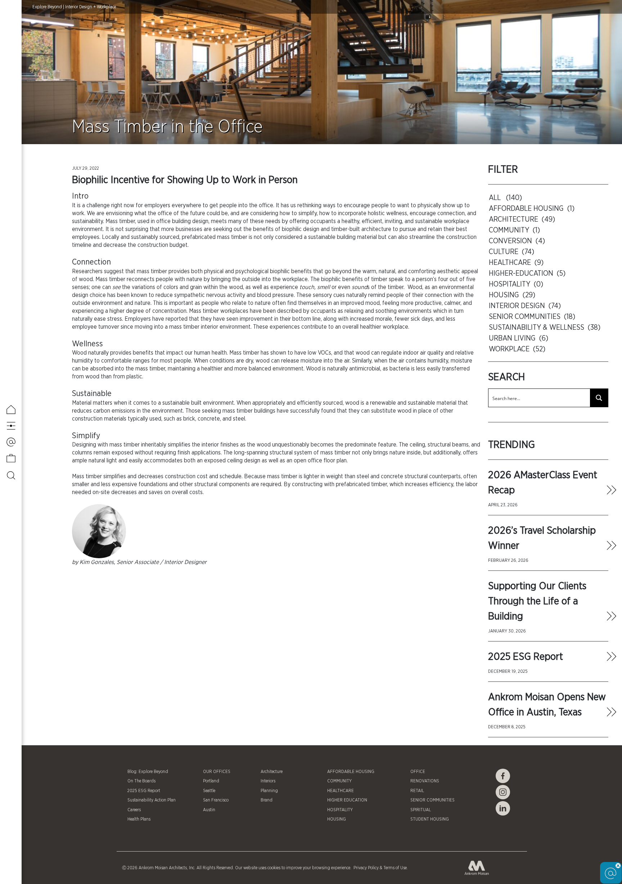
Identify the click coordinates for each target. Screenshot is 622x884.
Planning (269, 791)
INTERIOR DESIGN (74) (525, 306)
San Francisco (216, 800)
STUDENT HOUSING (429, 819)
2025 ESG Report (525, 657)
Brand (266, 800)
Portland (211, 781)
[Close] (618, 866)
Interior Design (78, 7)
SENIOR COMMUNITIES (432, 800)
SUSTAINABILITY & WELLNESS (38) (544, 327)
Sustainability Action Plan (151, 800)
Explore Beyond (47, 7)
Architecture (272, 771)
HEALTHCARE (340, 791)
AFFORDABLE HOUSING (350, 771)
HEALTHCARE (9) (516, 262)
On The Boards (141, 781)
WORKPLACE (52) (517, 349)
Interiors (268, 781)
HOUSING (336, 819)
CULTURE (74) (511, 252)
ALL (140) (505, 197)
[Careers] (11, 458)
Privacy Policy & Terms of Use (379, 868)
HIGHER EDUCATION (347, 800)
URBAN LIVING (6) (518, 338)
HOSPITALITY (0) (516, 284)
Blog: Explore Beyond (147, 771)
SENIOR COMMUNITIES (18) (532, 316)
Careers (134, 810)
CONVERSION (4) (517, 241)
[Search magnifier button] (599, 398)
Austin (209, 810)
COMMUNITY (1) (514, 230)
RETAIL (417, 791)
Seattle (209, 791)
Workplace (106, 7)
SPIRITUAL (420, 810)
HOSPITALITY (340, 810)
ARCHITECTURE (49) (522, 219)
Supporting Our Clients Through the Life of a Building (537, 601)
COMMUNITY (339, 781)
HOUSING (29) (512, 295)
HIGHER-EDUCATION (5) (527, 273)
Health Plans (138, 819)
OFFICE (417, 771)
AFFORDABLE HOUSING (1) (531, 208)
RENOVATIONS (424, 781)
